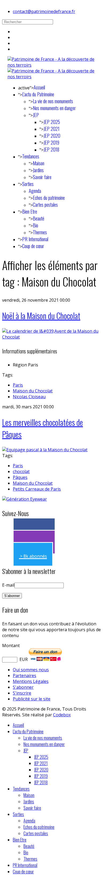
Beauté (38, 218)
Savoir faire (42, 177)
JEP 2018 (51, 149)
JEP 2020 (51, 135)
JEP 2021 (51, 128)
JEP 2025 (51, 121)
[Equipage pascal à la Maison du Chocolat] (44, 450)
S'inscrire (22, 693)
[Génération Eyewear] (24, 499)
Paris (18, 385)
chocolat (21, 471)
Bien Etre (29, 211)
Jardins (38, 170)
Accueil (39, 87)
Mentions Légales (31, 681)
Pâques (20, 477)
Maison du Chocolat (33, 391)
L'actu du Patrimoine (38, 94)
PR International (35, 239)
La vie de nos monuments (53, 101)
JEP (36, 114)
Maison (38, 163)
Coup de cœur (33, 246)
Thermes (40, 232)
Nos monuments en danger (54, 108)
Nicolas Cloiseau (29, 397)
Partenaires (24, 675)
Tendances (30, 156)
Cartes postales (45, 204)
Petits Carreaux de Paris (37, 489)
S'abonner (23, 687)
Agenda (35, 190)
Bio (35, 225)
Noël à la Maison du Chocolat (41, 316)
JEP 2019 (51, 142)
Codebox (62, 715)
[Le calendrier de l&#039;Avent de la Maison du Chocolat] (52, 337)
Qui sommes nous (31, 670)
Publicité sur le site (31, 699)
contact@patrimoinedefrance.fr (44, 11)
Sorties (28, 183)
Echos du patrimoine (49, 197)
